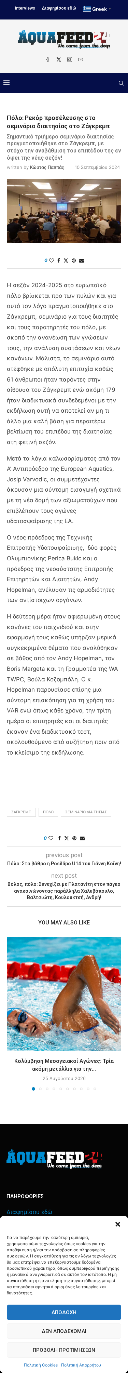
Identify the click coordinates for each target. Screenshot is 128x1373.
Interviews (25, 8)
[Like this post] (51, 260)
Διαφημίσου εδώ (59, 8)
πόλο (48, 812)
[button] (117, 1224)
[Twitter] (58, 59)
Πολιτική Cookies (41, 1365)
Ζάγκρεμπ (21, 812)
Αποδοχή (64, 1312)
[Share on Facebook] (58, 260)
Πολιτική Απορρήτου (81, 1365)
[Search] (121, 83)
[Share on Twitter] (65, 260)
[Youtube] (80, 59)
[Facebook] (47, 59)
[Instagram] (69, 59)
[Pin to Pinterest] (74, 260)
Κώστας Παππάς (47, 167)
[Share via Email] (81, 260)
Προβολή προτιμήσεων (64, 1350)
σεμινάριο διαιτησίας (86, 812)
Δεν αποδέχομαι (64, 1331)
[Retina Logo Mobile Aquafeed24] (54, 1159)
